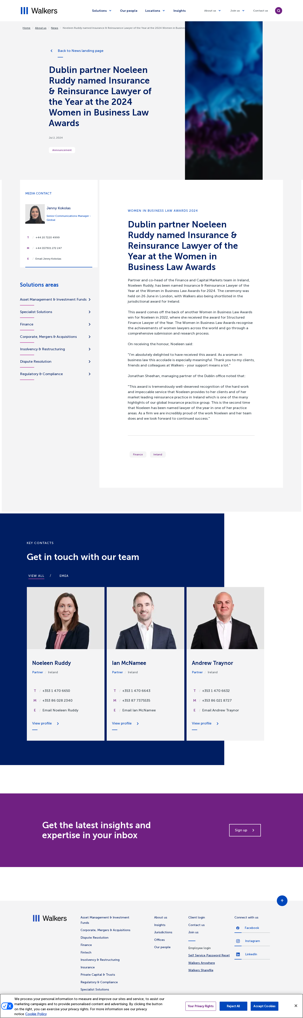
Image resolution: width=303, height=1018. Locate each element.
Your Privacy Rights (201, 1006)
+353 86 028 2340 (57, 700)
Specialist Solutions (36, 312)
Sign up (241, 830)
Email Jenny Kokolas (48, 258)
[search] (278, 10)
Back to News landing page (80, 51)
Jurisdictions (163, 932)
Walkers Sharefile (200, 970)
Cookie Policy (36, 1014)
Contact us (260, 10)
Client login (196, 917)
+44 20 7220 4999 (47, 237)
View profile (42, 723)
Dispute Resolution (35, 361)
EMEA (64, 576)
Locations (152, 11)
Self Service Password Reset (209, 955)
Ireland (157, 454)
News (54, 28)
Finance (138, 454)
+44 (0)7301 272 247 (48, 248)
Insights (179, 11)
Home (26, 28)
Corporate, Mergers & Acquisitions (48, 337)
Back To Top (282, 900)
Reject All (233, 1006)
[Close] (296, 1005)
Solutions (99, 11)
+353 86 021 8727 (217, 700)
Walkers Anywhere (201, 963)
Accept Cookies (264, 1006)
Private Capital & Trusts (98, 975)
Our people (128, 11)
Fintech (86, 952)
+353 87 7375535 (136, 700)
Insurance (88, 967)
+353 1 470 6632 (216, 691)
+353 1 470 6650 (56, 691)
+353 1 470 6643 (136, 691)
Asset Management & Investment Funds (53, 299)
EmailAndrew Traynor (220, 710)
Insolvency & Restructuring (42, 349)
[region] (151, 1006)
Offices (159, 940)
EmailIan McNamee (139, 710)
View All (36, 576)
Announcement (62, 150)
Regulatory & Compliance (41, 374)
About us (210, 10)
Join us (235, 10)
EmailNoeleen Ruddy (60, 710)
